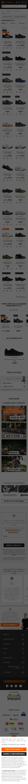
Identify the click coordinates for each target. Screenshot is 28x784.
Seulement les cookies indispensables (14, 754)
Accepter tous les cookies (12, 749)
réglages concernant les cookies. (13, 744)
